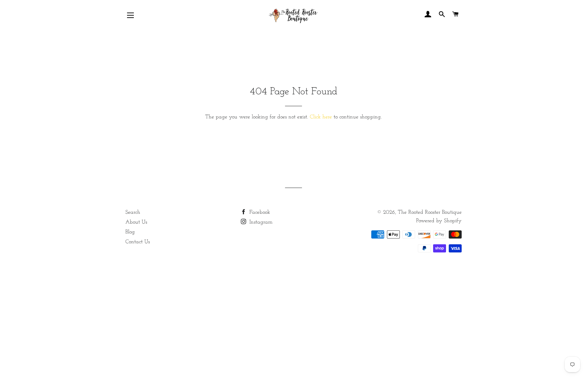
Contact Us (137, 242)
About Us (136, 222)
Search (132, 212)
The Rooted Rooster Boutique (430, 212)
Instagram (260, 222)
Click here (321, 117)
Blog (130, 232)
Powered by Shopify (439, 221)
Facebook (259, 212)
